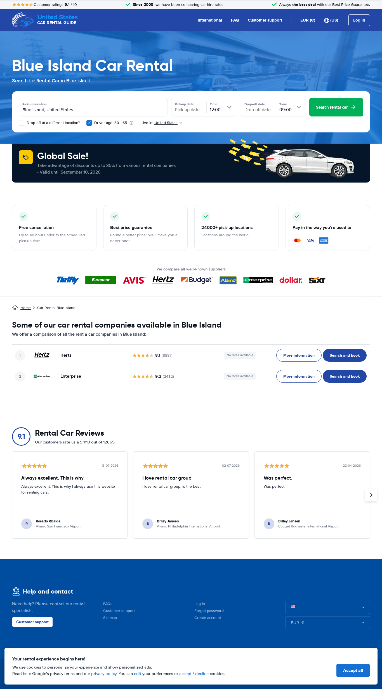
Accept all (353, 670)
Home (25, 307)
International (210, 20)
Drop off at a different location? (53, 122)
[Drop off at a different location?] (21, 123)
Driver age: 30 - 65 (110, 122)
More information (299, 355)
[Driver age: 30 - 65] (89, 123)
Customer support (265, 20)
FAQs (107, 603)
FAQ (235, 20)
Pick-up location (34, 104)
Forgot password (209, 610)
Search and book (345, 355)
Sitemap (110, 617)
